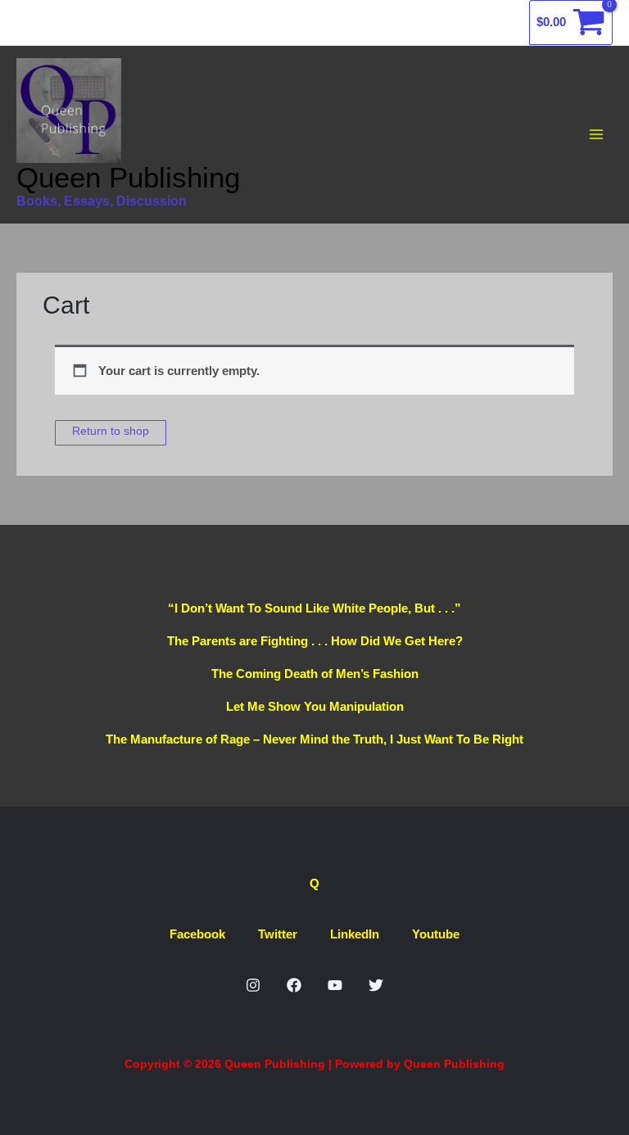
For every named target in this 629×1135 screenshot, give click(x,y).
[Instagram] (253, 985)
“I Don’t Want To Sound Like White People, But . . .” (314, 608)
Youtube (435, 934)
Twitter (277, 934)
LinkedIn (354, 934)
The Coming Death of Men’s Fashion (315, 674)
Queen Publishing (128, 177)
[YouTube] (335, 985)
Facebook (197, 934)
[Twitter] (376, 985)
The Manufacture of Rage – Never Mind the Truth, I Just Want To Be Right (314, 739)
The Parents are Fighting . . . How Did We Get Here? (315, 641)
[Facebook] (294, 985)
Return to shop (110, 430)
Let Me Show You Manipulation (315, 706)
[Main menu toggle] (596, 134)
